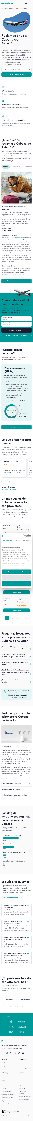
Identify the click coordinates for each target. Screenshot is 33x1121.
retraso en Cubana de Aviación (15, 237)
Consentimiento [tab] (7, 540)
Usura (3, 1080)
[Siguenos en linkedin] (11, 1053)
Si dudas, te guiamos (15, 882)
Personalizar (15, 578)
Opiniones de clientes (7, 1094)
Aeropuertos (5, 1065)
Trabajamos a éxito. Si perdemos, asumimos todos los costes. (13, 359)
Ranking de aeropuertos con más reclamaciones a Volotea (15, 819)
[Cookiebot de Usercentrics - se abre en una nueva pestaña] (23, 535)
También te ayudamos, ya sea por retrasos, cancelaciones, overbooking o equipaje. (15, 988)
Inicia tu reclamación (17, 74)
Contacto (21, 1072)
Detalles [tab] (17, 540)
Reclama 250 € (16, 592)
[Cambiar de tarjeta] (10, 1006)
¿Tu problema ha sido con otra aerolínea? (16, 980)
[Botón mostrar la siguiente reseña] (9, 482)
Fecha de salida (7, 323)
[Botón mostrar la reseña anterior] (3, 482)
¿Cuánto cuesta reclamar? (11, 352)
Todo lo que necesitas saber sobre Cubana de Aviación (16, 717)
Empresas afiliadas (24, 1069)
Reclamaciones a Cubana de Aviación (14, 39)
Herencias (4, 1077)
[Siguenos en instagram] (15, 1053)
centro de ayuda (21, 695)
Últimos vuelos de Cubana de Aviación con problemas (14, 502)
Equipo (3, 1088)
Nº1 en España (7, 91)
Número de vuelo (7, 317)
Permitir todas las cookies (16, 572)
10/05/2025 (6, 598)
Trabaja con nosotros (7, 1097)
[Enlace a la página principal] (7, 3)
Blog (2, 1100)
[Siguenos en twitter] (7, 1053)
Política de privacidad (25, 1096)
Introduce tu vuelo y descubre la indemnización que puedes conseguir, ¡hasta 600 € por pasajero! (15, 310)
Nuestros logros (6, 1091)
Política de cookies (24, 1099)
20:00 (4, 600)
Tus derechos (22, 1065)
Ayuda (20, 1062)
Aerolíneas (10, 8)
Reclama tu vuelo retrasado (16, 281)
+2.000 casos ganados (11, 105)
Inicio (2, 8)
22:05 (4, 528)
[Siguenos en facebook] (2, 1053)
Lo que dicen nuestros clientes (16, 441)
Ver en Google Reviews (9, 489)
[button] (16, 427)
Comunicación (5, 1104)
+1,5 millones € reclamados (13, 120)
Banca (3, 1069)
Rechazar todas (17, 584)
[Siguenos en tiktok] (19, 1053)
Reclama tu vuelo (16, 427)
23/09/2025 (6, 526)
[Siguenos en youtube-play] (23, 1053)
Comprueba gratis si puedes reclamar (15, 302)
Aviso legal (22, 1088)
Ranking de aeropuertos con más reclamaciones (13, 829)
